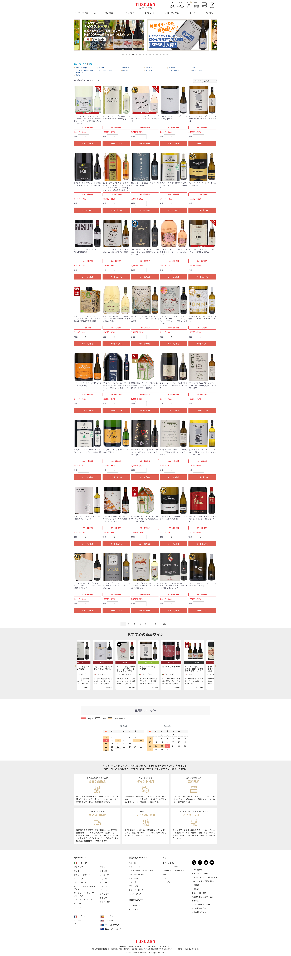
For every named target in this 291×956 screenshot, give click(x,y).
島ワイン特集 (197, 70)
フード (192, 13)
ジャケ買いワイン (175, 70)
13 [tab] (164, 55)
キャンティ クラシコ (137, 874)
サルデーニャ (105, 901)
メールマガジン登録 (200, 873)
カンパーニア (105, 882)
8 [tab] (147, 55)
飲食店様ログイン (199, 912)
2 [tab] (127, 55)
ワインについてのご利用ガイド (204, 877)
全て (85, 64)
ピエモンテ (78, 867)
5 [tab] (137, 55)
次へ (156, 624)
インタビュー (210, 13)
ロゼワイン (126, 70)
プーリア (103, 886)
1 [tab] (123, 55)
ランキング (130, 13)
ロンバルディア (80, 882)
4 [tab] (133, 55)
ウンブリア (78, 907)
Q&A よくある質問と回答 (202, 881)
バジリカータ (105, 890)
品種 (193, 68)
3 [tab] (130, 55)
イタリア (83, 862)
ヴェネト (77, 870)
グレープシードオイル (171, 866)
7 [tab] (144, 55)
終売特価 (125, 68)
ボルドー (77, 920)
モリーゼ (103, 878)
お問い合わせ (197, 869)
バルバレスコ (134, 866)
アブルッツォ (105, 874)
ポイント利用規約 (199, 892)
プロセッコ (133, 886)
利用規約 (195, 889)
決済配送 (195, 885)
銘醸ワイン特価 (81, 68)
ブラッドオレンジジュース (173, 870)
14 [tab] (168, 55)
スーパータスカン (136, 893)
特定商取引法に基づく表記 (202, 896)
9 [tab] (150, 55)
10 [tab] (154, 55)
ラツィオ (103, 870)
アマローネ (133, 878)
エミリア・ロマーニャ (83, 899)
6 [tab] (140, 55)
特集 (90, 64)
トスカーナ (78, 903)
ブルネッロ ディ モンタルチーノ (142, 870)
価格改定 (172, 68)
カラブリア (104, 894)
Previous (76, 666)
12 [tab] (161, 55)
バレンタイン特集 (105, 70)
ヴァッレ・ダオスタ (82, 874)
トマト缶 (166, 882)
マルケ (102, 867)
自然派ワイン (134, 905)
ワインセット (149, 13)
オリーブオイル (168, 862)
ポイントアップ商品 (172, 13)
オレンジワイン (135, 909)
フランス (83, 916)
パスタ (165, 878)
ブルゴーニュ (79, 924)
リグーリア (78, 878)
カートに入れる (87, 143)
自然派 (78, 75)
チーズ (165, 874)
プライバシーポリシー (201, 904)
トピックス (150, 68)
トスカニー (103, 68)
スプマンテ (150, 70)
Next (215, 666)
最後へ (165, 624)
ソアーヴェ (133, 882)
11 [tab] (157, 55)
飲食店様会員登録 (199, 908)
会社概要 (195, 900)
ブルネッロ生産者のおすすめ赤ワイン (84, 71)
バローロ (132, 862)
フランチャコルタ (136, 889)
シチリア (103, 898)
